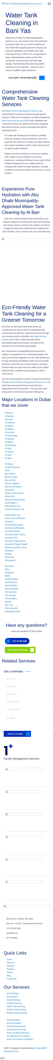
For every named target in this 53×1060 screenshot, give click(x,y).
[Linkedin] (20, 942)
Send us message (15, 734)
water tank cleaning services (14, 121)
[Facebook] (7, 942)
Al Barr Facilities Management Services (21, 111)
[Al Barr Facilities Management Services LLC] (22, 4)
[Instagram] (13, 942)
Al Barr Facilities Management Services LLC (28, 382)
